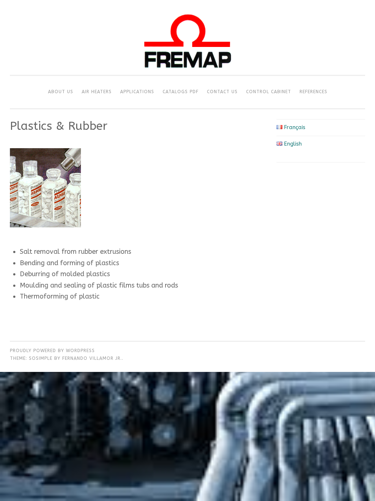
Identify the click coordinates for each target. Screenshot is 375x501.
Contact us (222, 91)
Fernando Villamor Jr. (92, 358)
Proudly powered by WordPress (52, 350)
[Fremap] (187, 73)
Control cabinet (268, 91)
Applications (137, 91)
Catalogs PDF (180, 91)
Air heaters (97, 91)
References (313, 91)
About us (60, 91)
